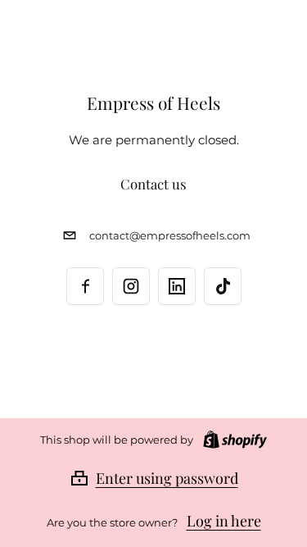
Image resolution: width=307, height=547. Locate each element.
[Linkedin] (177, 286)
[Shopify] (231, 439)
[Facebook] (85, 286)
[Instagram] (131, 286)
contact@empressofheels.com (170, 236)
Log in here (224, 521)
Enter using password (167, 478)
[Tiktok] (223, 286)
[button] (154, 478)
